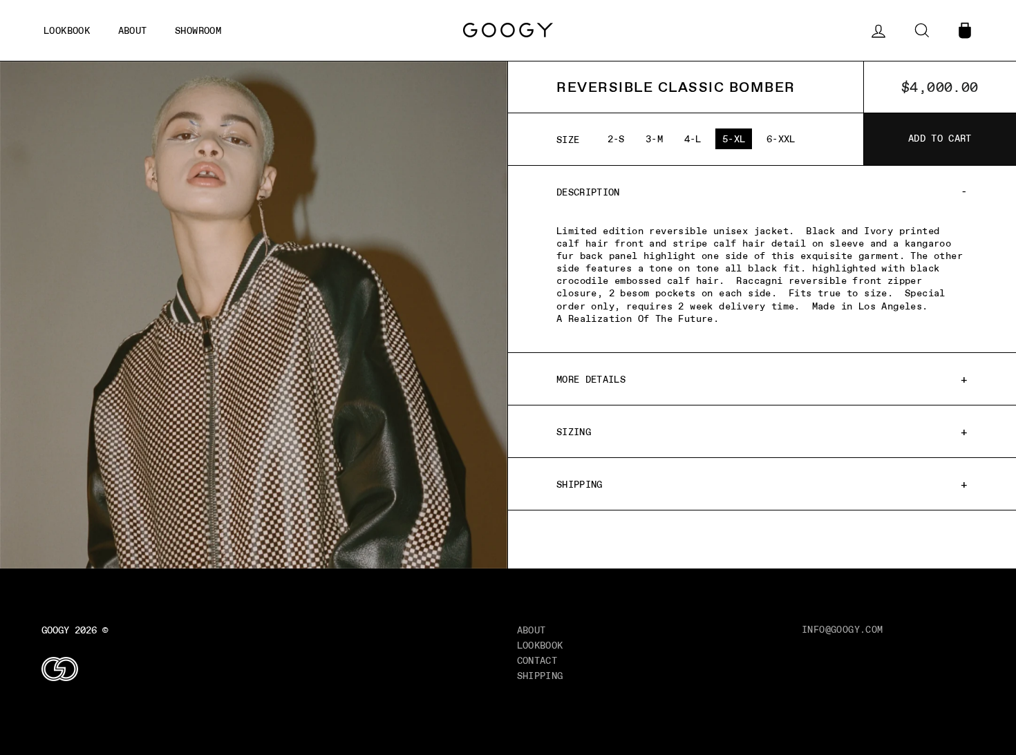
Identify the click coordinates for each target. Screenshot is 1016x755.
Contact (537, 660)
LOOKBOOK (540, 645)
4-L (693, 139)
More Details (590, 379)
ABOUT (132, 30)
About (531, 630)
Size (568, 139)
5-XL (733, 139)
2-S (616, 139)
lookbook (67, 30)
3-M (654, 139)
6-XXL (781, 139)
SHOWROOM (198, 30)
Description (588, 192)
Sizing (573, 432)
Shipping (579, 484)
